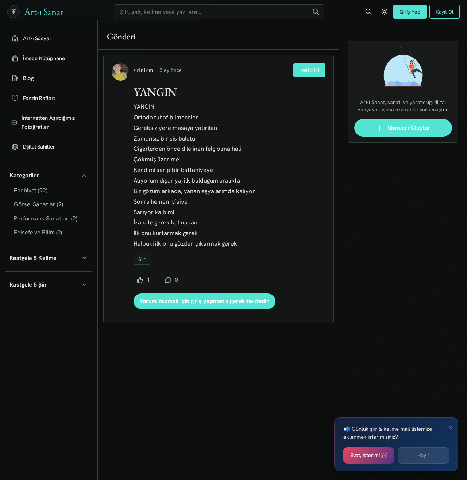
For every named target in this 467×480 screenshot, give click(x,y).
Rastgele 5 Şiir (28, 284)
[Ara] (316, 11)
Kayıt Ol (445, 11)
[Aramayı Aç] (368, 11)
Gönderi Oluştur (408, 127)
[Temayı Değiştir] (384, 11)
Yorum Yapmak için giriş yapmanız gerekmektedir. (204, 301)
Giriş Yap (410, 11)
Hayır (423, 455)
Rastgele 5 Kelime (33, 258)
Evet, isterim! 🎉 (368, 455)
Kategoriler (24, 175)
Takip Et (309, 70)
